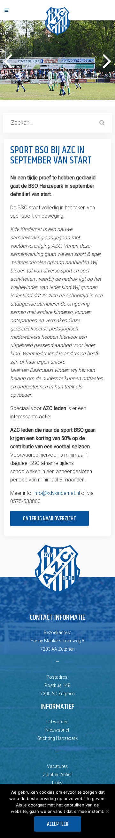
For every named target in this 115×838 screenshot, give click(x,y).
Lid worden (57, 721)
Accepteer (57, 824)
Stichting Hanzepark (57, 738)
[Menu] (6, 10)
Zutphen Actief (57, 774)
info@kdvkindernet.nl (57, 493)
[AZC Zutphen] (57, 21)
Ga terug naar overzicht (49, 518)
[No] (107, 811)
